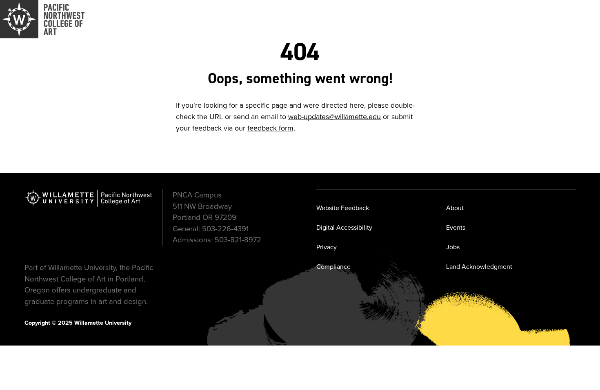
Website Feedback (342, 208)
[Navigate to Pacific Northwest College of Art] (42, 19)
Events (455, 227)
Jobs (453, 247)
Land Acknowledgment (479, 266)
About (455, 208)
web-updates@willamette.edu (334, 116)
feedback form (270, 128)
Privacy (326, 247)
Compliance (333, 266)
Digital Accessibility (344, 227)
